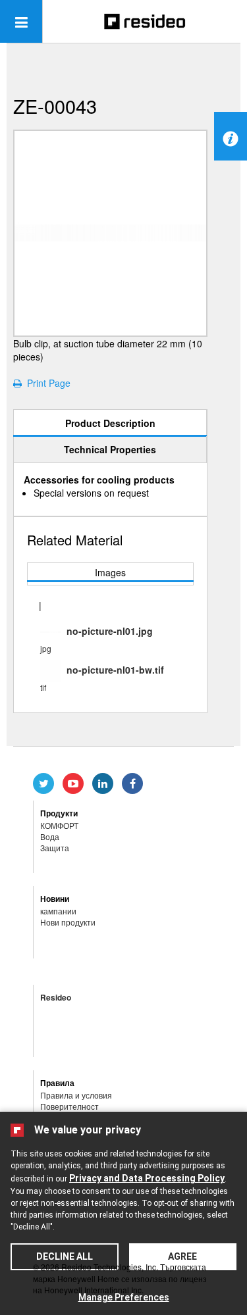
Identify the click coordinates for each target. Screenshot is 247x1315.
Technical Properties (110, 449)
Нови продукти (68, 922)
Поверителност (69, 1106)
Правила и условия (76, 1095)
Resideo (55, 997)
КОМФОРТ (59, 825)
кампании (58, 910)
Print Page (46, 382)
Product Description (110, 423)
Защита (54, 847)
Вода (49, 836)
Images (110, 572)
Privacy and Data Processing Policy (147, 1178)
